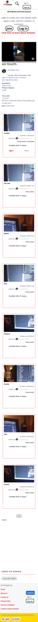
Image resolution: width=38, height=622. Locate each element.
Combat (6, 133)
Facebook (30, 593)
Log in (4, 77)
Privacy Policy (5, 601)
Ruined (6, 233)
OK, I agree (5, 619)
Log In (23, 28)
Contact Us (4, 597)
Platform (7, 334)
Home (3, 589)
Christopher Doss (13, 70)
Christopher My (24, 138)
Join (9, 28)
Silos (5, 284)
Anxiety (6, 384)
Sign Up (26, 7)
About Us (4, 593)
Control (6, 484)
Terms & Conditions (8, 605)
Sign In (26, 3)
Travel (4, 90)
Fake (5, 434)
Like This (7, 183)
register (10, 77)
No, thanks (16, 619)
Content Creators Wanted (10, 609)
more (19, 516)
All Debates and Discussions (19, 11)
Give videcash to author (10, 80)
